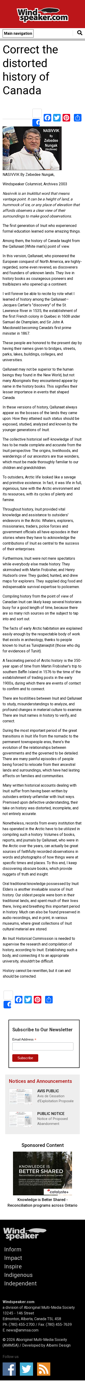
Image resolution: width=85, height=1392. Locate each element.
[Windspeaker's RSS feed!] (45, 1369)
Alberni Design (58, 1345)
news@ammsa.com (22, 1330)
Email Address (24, 1039)
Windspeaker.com (18, 1302)
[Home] (42, 16)
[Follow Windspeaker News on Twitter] (28, 1369)
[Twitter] (57, 117)
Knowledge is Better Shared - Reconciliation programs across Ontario (42, 1202)
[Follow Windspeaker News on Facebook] (11, 1369)
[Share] (37, 117)
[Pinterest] (66, 117)
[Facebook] (47, 117)
